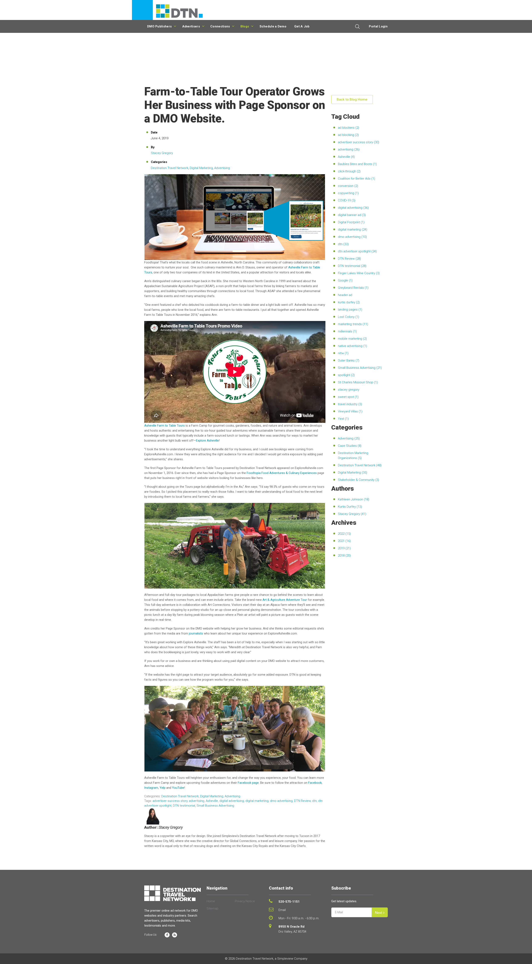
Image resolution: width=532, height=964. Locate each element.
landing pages (350, 309)
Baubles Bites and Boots (357, 164)
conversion (348, 186)
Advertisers (191, 26)
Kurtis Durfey (350, 507)
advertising (196, 801)
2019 (344, 548)
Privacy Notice (245, 901)
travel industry (350, 404)
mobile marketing (352, 339)
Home (211, 901)
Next (379, 912)
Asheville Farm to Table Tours (164, 425)
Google (345, 280)
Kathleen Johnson (353, 499)
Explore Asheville (207, 440)
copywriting (348, 193)
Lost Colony (348, 317)
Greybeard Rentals (353, 288)
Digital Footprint (351, 222)
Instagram (151, 788)
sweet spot (348, 397)
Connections (220, 26)
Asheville (212, 801)
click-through (349, 171)
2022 (344, 534)
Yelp (162, 788)
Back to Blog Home (352, 99)
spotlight (346, 375)
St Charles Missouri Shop (358, 382)
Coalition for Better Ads (356, 178)
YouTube (178, 788)
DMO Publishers (159, 26)
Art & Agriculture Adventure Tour (284, 600)
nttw (343, 353)
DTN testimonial (184, 805)
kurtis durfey (349, 302)
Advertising (222, 168)
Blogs (244, 26)
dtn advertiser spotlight (357, 251)
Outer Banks (348, 360)
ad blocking (348, 135)
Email (282, 910)
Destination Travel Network (169, 168)
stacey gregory (348, 389)
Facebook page (248, 783)
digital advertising (231, 801)
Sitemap (212, 908)
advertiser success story (170, 801)
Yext (343, 419)
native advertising (352, 346)
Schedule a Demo (273, 26)
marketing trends (353, 324)
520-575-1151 (289, 902)
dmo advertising (281, 801)
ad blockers (348, 128)
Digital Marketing (201, 168)
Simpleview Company (292, 958)
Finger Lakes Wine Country (359, 273)
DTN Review (302, 801)
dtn (314, 801)
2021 (344, 541)
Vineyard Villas (350, 411)
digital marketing (256, 801)
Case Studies (349, 446)
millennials (347, 331)
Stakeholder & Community (358, 480)
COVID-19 (346, 200)
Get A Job (302, 26)
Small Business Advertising (215, 805)
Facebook (315, 783)
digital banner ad (352, 215)
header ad (345, 295)
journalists (196, 633)
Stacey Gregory (162, 153)
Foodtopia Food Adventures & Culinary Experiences (282, 473)
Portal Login (378, 26)
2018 (344, 555)
